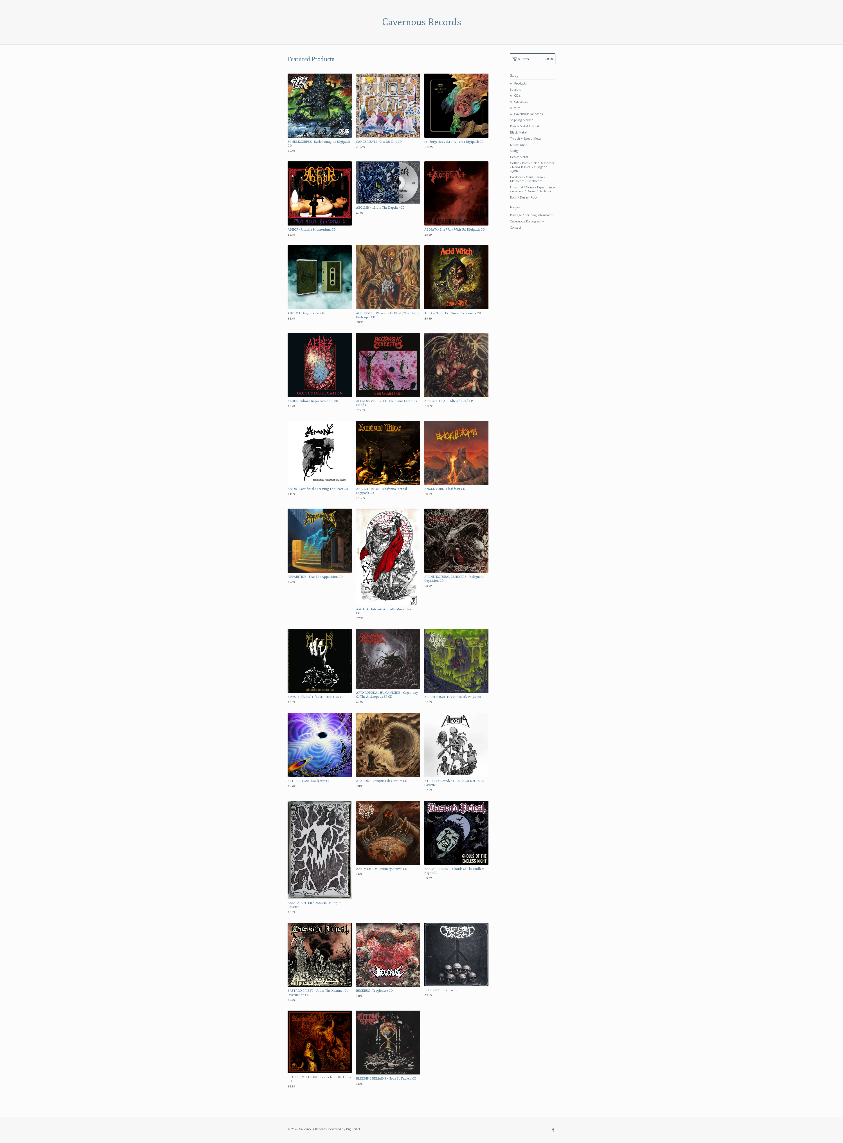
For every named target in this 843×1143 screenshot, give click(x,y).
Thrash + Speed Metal (525, 138)
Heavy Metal (519, 157)
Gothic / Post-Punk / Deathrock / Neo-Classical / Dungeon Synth (532, 167)
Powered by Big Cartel (344, 1129)
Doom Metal (519, 145)
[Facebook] (553, 1130)
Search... (516, 89)
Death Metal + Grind (524, 126)
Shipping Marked (521, 120)
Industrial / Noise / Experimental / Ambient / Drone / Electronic (532, 189)
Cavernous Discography (527, 221)
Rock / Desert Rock (523, 197)
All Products (518, 83)
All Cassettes (519, 101)
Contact (515, 227)
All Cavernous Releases (526, 114)
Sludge (514, 151)
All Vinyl (515, 108)
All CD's (515, 95)
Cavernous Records (421, 22)
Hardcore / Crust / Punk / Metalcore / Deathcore (527, 179)
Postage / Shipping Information (532, 215)
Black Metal (518, 132)
